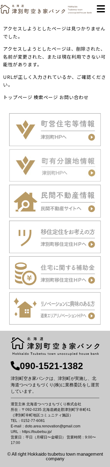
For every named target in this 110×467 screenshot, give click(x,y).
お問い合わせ (74, 97)
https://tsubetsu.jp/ (37, 432)
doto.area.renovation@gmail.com (52, 426)
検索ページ (46, 97)
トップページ (17, 97)
